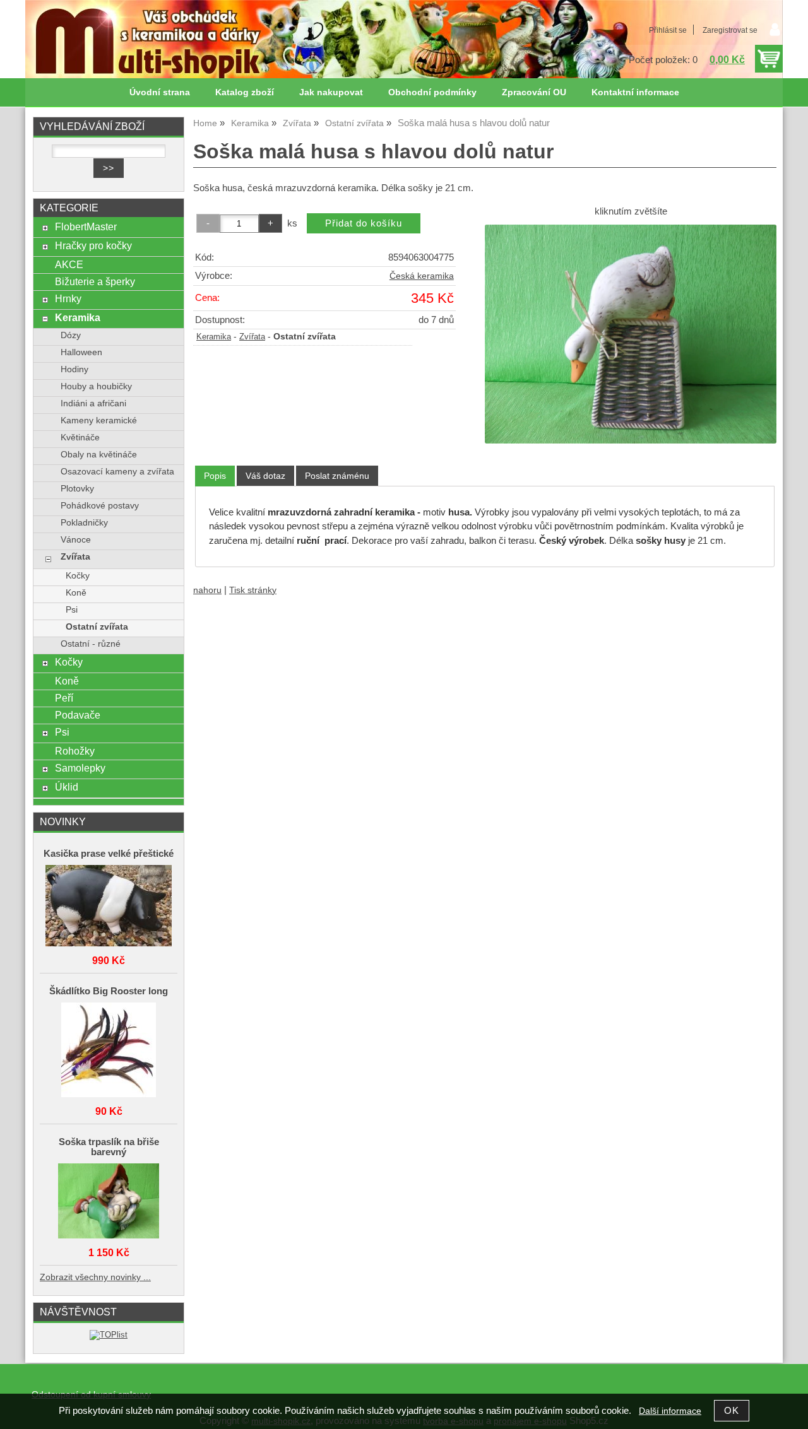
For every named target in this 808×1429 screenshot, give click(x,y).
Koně (76, 592)
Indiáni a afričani (93, 403)
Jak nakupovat (331, 92)
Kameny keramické (99, 420)
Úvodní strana (159, 92)
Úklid (66, 786)
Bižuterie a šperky (95, 281)
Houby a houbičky (96, 386)
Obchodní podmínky (432, 92)
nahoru (207, 590)
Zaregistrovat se (730, 30)
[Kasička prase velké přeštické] (108, 906)
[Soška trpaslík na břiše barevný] (108, 1201)
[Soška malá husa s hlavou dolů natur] (630, 334)
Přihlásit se (668, 30)
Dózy (71, 335)
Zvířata (252, 336)
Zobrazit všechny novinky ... (95, 1277)
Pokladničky (84, 522)
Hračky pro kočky (93, 245)
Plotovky (77, 488)
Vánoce (76, 539)
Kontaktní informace (635, 92)
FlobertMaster (86, 226)
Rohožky (75, 750)
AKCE (69, 264)
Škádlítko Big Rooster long (108, 991)
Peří (64, 697)
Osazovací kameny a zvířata (117, 471)
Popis (215, 476)
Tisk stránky (252, 590)
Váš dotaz (265, 476)
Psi (72, 610)
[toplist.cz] (109, 1334)
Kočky (78, 575)
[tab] (215, 476)
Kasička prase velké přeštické (109, 854)
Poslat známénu (337, 476)
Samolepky (80, 767)
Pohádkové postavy (100, 505)
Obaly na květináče (99, 454)
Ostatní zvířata (97, 627)
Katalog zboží (244, 92)
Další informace (670, 1411)
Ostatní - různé (91, 644)
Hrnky (68, 298)
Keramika (213, 336)
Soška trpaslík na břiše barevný (109, 1147)
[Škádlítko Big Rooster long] (108, 1051)
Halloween (81, 352)
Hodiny (74, 369)
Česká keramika (421, 276)
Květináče (80, 437)
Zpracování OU (534, 92)
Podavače (77, 714)
